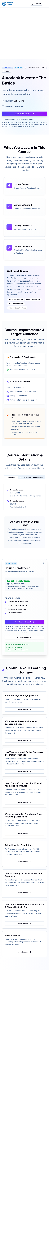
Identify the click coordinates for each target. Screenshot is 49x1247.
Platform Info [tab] (38, 477)
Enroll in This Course (23, 114)
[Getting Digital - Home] (8, 3)
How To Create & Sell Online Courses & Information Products (24, 753)
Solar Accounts (12, 935)
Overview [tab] (11, 477)
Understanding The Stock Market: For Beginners (24, 874)
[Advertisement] (24, 33)
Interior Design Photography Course (22, 695)
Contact (38, 4)
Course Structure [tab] (24, 477)
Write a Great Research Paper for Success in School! (21, 722)
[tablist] (24, 477)
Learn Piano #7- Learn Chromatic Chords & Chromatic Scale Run (24, 905)
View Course (23, 709)
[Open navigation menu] (45, 4)
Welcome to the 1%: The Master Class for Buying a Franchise (23, 815)
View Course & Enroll (23, 622)
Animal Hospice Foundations (19, 845)
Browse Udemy (23, 637)
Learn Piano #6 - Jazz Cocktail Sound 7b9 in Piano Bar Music (23, 784)
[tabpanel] (24, 497)
